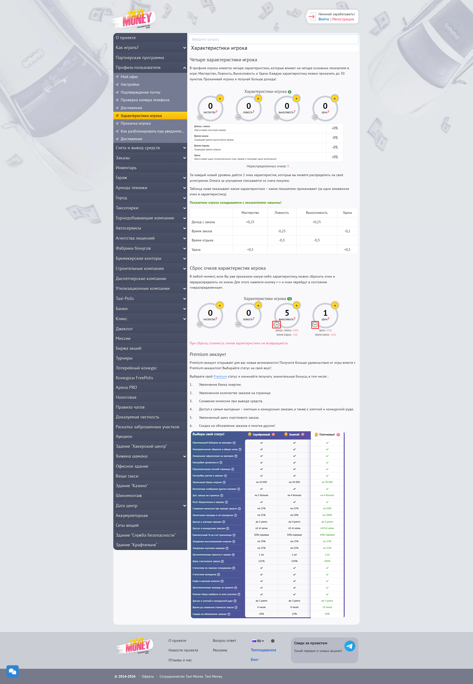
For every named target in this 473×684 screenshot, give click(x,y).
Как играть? (127, 47)
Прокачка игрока (136, 123)
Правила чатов (130, 407)
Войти (324, 19)
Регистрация (343, 19)
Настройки (130, 84)
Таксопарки (127, 208)
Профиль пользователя (138, 67)
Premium (220, 376)
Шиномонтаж (129, 495)
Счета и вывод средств (138, 147)
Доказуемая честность (137, 417)
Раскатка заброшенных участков (147, 427)
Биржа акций (128, 348)
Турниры (124, 358)
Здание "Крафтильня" (136, 545)
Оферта (148, 676)
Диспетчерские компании (141, 278)
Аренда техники (131, 187)
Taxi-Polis (125, 298)
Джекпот (124, 329)
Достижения (131, 107)
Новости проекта (183, 650)
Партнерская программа (140, 57)
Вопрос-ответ (224, 640)
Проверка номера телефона (145, 99)
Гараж (121, 177)
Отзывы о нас (180, 659)
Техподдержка (263, 649)
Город (121, 197)
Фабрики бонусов (133, 248)
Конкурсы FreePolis (134, 378)
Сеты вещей (127, 525)
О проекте (126, 37)
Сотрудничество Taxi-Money (181, 676)
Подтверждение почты (140, 92)
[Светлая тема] (272, 640)
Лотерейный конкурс (136, 368)
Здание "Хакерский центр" (141, 446)
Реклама (220, 650)
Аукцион (124, 436)
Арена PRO (126, 387)
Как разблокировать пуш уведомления (154, 131)
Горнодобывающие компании (145, 218)
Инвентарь (126, 167)
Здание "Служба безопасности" (146, 535)
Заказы (123, 158)
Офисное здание (132, 466)
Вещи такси (127, 476)
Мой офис (129, 76)
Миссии (123, 338)
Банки (122, 308)
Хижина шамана (132, 456)
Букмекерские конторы (138, 258)
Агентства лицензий (135, 238)
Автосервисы (128, 228)
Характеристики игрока (141, 115)
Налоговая (126, 397)
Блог (255, 659)
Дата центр (126, 505)
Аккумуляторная (132, 515)
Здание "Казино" (132, 485)
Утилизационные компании (143, 288)
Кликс (121, 318)
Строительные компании (140, 268)
